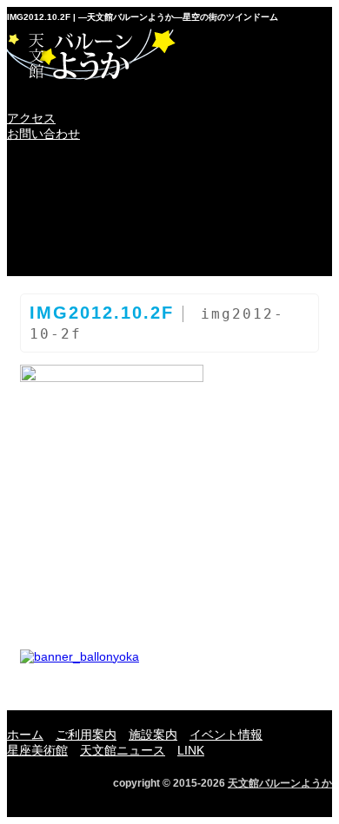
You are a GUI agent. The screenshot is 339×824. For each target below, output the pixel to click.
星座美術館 (164, 214)
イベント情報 (59, 214)
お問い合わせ (43, 134)
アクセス (31, 118)
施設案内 (269, 172)
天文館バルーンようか (280, 783)
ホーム (59, 172)
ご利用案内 (164, 172)
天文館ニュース (269, 214)
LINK (59, 256)
